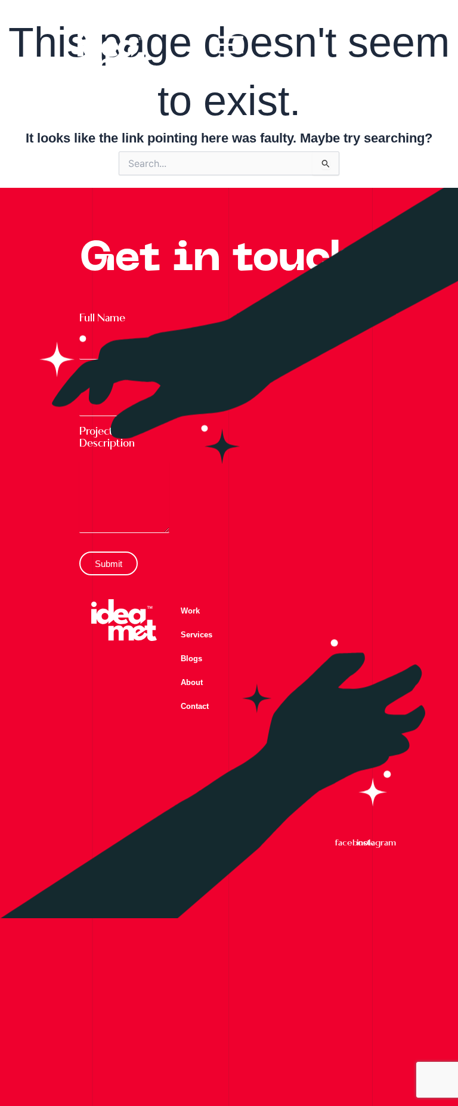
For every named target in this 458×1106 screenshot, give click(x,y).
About (192, 682)
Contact (195, 706)
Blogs (191, 658)
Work (190, 610)
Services (196, 634)
